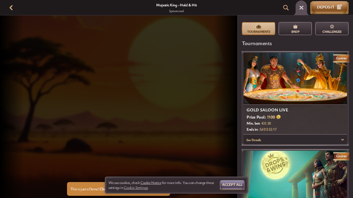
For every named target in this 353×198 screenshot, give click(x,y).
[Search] (286, 7)
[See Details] (342, 140)
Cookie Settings (136, 187)
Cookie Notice (150, 182)
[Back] (11, 7)
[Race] (301, 7)
